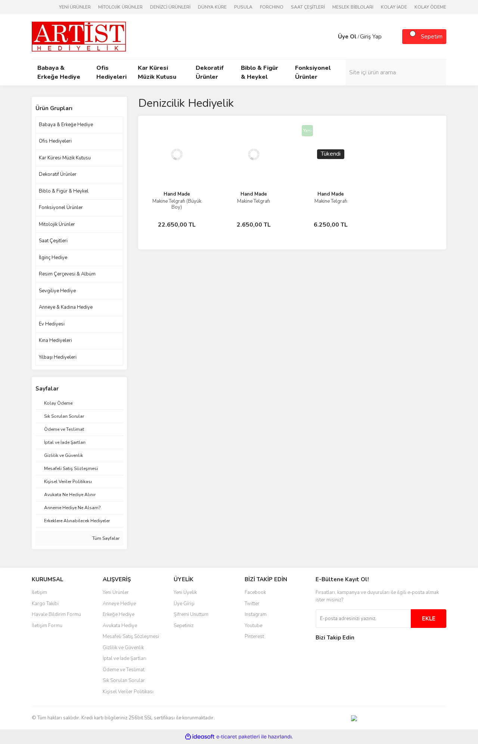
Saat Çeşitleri (53, 240)
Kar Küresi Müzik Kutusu (65, 158)
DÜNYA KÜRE (212, 7)
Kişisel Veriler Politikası (128, 691)
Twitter (252, 603)
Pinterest (254, 636)
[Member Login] (330, 36)
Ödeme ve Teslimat (124, 669)
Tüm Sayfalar (105, 538)
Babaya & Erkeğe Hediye (66, 124)
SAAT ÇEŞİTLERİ (308, 7)
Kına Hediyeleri (55, 340)
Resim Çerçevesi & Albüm (67, 274)
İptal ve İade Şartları (124, 658)
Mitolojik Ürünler (57, 224)
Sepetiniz (183, 625)
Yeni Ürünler (116, 592)
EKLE (428, 618)
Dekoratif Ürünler (58, 174)
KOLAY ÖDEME (430, 7)
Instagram (256, 614)
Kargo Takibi (45, 603)
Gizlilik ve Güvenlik (123, 647)
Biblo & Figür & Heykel (64, 191)
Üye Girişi (184, 603)
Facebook (255, 592)
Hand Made (177, 194)
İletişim (39, 592)
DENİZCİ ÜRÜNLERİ (170, 7)
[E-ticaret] (238, 736)
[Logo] (79, 36)
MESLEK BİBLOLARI (352, 7)
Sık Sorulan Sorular (124, 680)
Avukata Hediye (120, 625)
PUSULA (243, 7)
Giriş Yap (371, 36)
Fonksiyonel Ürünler (61, 207)
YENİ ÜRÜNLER (75, 7)
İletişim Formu (47, 625)
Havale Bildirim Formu (56, 614)
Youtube (253, 625)
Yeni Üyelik (185, 592)
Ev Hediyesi (52, 324)
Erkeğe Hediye (118, 614)
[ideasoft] (200, 736)
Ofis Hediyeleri (55, 141)
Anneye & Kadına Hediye (66, 307)
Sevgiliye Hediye (57, 290)
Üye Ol (347, 36)
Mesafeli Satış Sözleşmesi (131, 636)
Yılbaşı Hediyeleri (58, 357)
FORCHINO (271, 7)
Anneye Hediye (119, 603)
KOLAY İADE (394, 7)
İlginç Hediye (53, 257)
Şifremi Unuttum (191, 614)
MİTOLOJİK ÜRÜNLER (120, 7)
